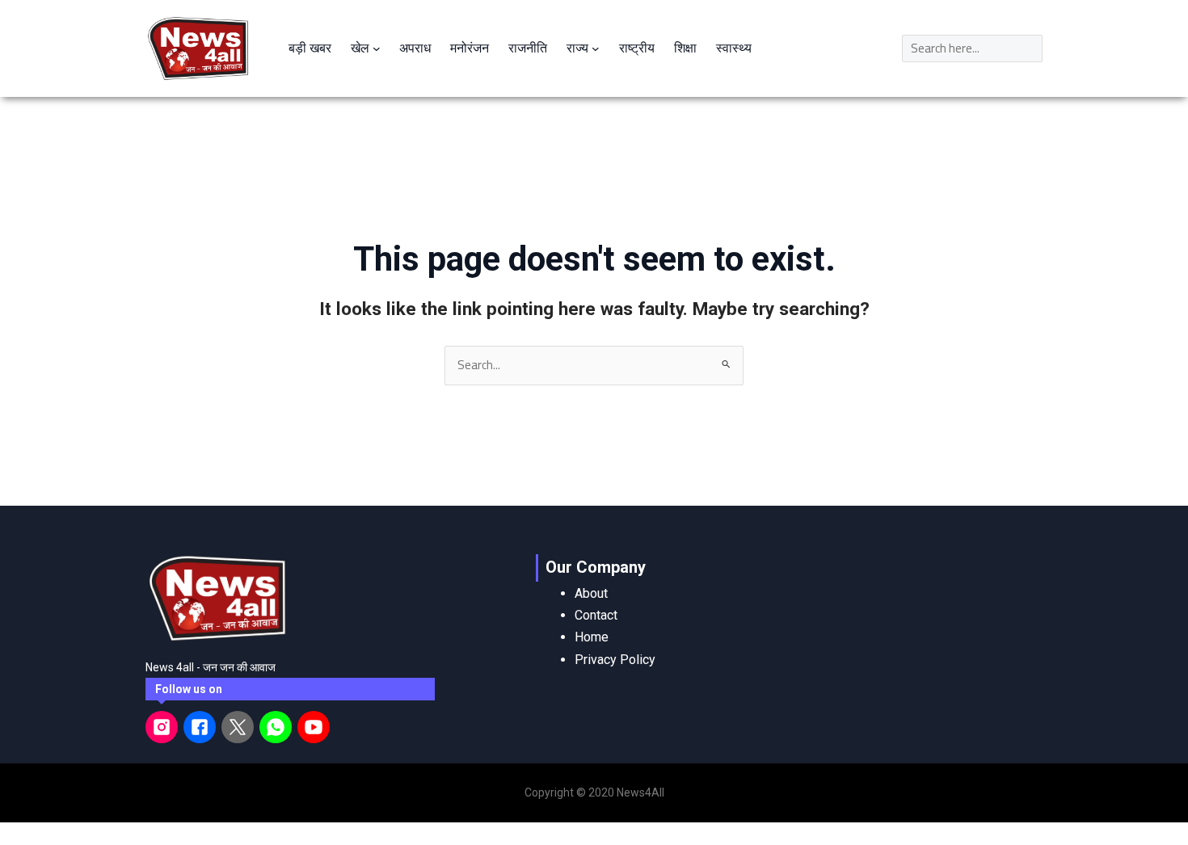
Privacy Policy (615, 659)
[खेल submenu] (377, 48)
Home (592, 637)
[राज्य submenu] (596, 48)
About (591, 593)
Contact (596, 615)
